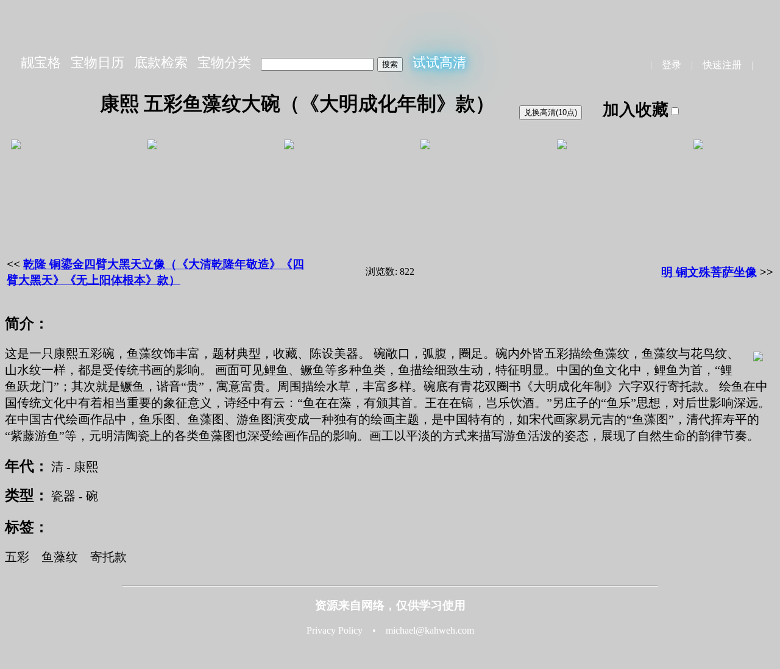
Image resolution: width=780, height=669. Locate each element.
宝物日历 (97, 62)
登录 (671, 65)
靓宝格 (41, 62)
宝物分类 (224, 62)
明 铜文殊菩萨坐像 (709, 272)
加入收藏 (635, 110)
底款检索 (161, 62)
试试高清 (439, 62)
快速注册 (722, 65)
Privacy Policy (335, 630)
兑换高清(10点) (550, 112)
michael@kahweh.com (430, 630)
